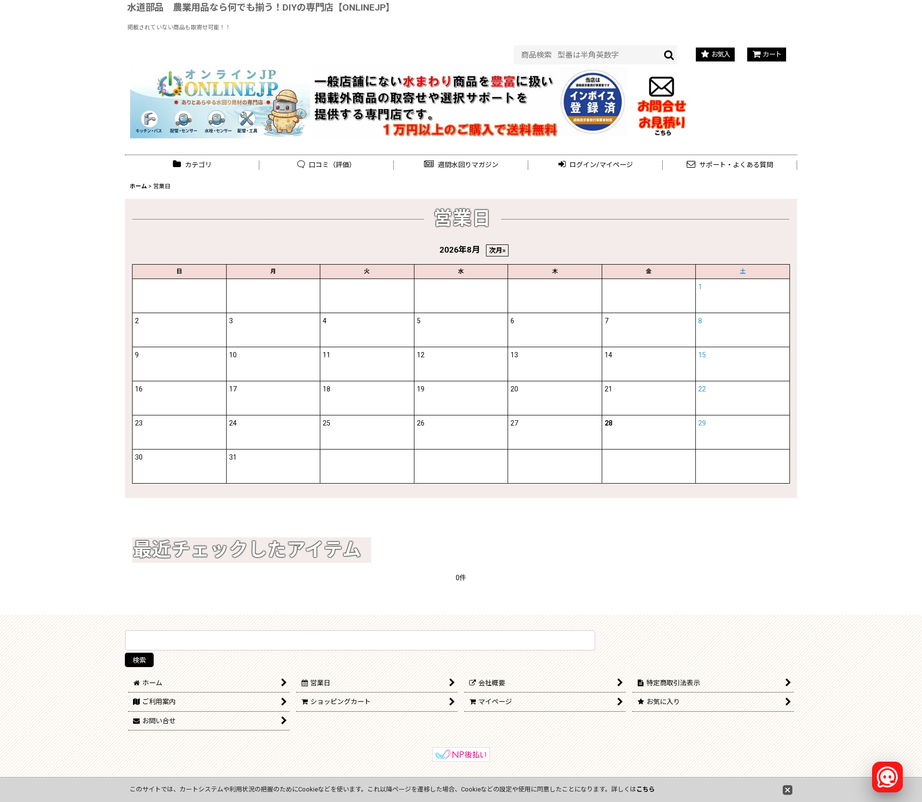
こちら (645, 789)
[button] (461, 165)
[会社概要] (593, 72)
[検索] (669, 55)
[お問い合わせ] (662, 101)
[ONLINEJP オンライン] (220, 101)
